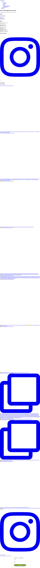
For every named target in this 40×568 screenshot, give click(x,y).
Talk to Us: (2, 17)
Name (15, 559)
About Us (4, 2)
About (2, 1)
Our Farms (4, 3)
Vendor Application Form (6, 6)
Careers (4, 4)
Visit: (1, 13)
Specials (3, 8)
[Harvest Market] (2, 0)
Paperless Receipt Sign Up (6, 5)
